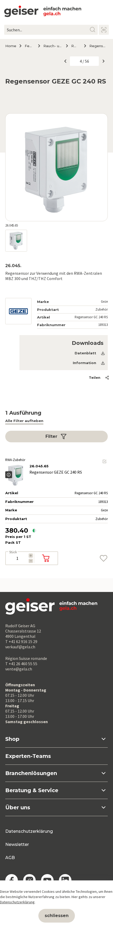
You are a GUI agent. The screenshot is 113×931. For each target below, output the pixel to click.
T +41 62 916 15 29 (21, 641)
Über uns (17, 807)
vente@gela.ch (18, 669)
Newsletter (17, 844)
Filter (51, 436)
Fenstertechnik (29, 46)
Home (10, 46)
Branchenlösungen (31, 773)
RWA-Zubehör (75, 46)
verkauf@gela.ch (20, 646)
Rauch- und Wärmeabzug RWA (52, 46)
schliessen (57, 915)
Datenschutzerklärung (29, 831)
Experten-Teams (28, 756)
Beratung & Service (31, 790)
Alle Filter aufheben (24, 421)
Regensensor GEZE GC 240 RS (98, 46)
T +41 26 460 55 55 (21, 663)
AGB (10, 857)
